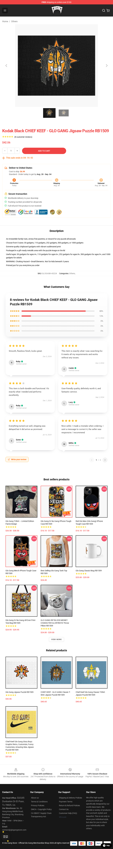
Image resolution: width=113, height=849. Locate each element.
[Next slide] (106, 65)
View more (56, 639)
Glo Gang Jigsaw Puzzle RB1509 (19, 692)
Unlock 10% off (5, 836)
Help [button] (108, 846)
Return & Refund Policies (69, 805)
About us (35, 798)
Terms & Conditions (39, 802)
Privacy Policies (37, 805)
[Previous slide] (6, 65)
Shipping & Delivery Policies (70, 798)
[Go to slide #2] (63, 113)
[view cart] (108, 10)
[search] (103, 10)
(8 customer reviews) (23, 137)
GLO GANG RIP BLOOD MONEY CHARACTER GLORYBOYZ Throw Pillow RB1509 (55, 623)
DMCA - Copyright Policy (41, 809)
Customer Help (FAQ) (68, 813)
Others (14, 21)
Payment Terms (65, 802)
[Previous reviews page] (91, 459)
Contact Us (63, 809)
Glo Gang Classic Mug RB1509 (89, 570)
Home (5, 21)
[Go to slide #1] (49, 113)
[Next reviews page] (105, 459)
